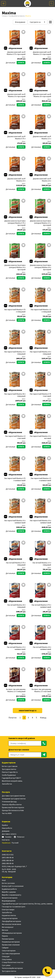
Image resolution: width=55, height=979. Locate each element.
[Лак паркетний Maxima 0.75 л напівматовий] (14, 464)
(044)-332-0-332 (7, 854)
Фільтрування (20, 22)
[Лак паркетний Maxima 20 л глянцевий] (40, 337)
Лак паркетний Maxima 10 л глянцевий (14, 353)
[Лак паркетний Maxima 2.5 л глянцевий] (40, 295)
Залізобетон (7, 784)
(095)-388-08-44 (7, 860)
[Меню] (3, 3)
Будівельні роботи (9, 889)
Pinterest (20, 837)
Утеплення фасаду (9, 801)
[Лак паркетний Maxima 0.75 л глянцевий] (14, 295)
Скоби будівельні (9, 775)
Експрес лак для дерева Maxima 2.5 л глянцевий (15, 690)
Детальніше (10, 62)
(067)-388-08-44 (7, 857)
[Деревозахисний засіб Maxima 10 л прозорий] (14, 79)
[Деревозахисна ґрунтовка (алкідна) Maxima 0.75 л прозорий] (14, 206)
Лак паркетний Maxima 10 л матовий (40, 437)
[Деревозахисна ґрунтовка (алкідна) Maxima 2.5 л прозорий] (40, 206)
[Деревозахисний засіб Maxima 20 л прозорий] (40, 79)
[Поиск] (51, 3)
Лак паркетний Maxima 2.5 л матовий (15, 437)
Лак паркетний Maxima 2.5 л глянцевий (41, 310)
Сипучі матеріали (8, 950)
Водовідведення (8, 901)
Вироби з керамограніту (11, 895)
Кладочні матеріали (10, 918)
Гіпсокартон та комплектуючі (13, 906)
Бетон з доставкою (9, 766)
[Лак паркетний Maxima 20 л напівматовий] (40, 506)
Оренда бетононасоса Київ (13, 810)
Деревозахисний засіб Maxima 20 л (42, 180)
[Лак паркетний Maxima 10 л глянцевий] (14, 337)
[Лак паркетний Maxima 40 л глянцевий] (14, 379)
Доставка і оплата (9, 834)
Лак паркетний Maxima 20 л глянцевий (40, 353)
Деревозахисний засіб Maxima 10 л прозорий (16, 95)
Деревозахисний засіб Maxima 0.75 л (16, 137)
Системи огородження (11, 953)
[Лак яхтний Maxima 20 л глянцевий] (14, 590)
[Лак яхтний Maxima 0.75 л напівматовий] (40, 590)
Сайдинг (5, 947)
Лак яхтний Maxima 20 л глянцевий (16, 606)
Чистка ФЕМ (7, 813)
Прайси (5, 825)
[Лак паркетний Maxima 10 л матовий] (40, 421)
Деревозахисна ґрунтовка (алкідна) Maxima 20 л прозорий (40, 267)
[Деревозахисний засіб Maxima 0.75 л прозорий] (14, 37)
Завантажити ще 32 (27, 710)
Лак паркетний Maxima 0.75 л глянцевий (14, 310)
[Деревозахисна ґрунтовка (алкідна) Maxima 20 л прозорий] (40, 250)
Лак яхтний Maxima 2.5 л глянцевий (41, 564)
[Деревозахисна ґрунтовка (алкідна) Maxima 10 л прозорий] (14, 250)
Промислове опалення (11, 945)
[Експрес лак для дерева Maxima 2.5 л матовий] (40, 674)
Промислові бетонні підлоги (13, 807)
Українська (6, 843)
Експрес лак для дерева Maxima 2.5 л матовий (41, 690)
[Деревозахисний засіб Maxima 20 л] (40, 164)
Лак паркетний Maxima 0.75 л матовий (40, 395)
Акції (4, 880)
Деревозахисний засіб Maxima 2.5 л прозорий (42, 53)
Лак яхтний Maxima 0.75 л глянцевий (15, 564)
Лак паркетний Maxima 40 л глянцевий (14, 395)
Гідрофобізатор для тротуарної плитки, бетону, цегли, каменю (27, 904)
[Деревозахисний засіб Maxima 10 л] (14, 164)
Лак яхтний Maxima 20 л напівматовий (42, 648)
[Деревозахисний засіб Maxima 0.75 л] (14, 122)
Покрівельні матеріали (11, 942)
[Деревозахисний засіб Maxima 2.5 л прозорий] (40, 37)
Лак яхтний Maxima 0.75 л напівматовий (41, 606)
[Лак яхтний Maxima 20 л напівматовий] (40, 632)
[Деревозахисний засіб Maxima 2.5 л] (40, 122)
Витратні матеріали (9, 898)
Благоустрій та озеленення (12, 886)
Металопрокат (8, 927)
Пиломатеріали (8, 939)
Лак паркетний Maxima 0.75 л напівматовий (14, 479)
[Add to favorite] (23, 32)
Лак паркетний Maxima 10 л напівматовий (14, 521)
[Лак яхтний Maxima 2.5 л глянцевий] (40, 548)
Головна (4, 16)
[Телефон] (47, 971)
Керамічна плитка (9, 915)
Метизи (5, 930)
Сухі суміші (6, 965)
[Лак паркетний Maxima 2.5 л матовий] (14, 421)
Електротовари (8, 909)
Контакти (5, 840)
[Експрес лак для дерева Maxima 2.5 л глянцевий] (14, 674)
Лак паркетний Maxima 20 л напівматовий (40, 521)
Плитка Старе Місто (10, 772)
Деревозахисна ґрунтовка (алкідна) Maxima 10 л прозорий (14, 267)
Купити (21, 62)
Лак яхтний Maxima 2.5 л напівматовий (16, 648)
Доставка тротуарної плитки (13, 796)
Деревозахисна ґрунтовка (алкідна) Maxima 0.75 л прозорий (14, 223)
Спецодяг (6, 956)
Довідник (5, 831)
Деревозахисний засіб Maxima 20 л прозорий (42, 95)
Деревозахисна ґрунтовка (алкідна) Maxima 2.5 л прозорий (40, 223)
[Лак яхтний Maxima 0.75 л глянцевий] (14, 548)
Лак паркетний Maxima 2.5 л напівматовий (41, 479)
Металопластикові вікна (11, 924)
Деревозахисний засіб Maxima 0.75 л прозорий (16, 53)
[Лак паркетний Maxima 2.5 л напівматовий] (40, 464)
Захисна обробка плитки (12, 804)
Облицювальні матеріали (12, 933)
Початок (12, 717)
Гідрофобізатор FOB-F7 (11, 778)
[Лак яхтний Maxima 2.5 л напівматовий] (14, 632)
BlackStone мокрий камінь (12, 781)
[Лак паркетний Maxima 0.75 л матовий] (40, 379)
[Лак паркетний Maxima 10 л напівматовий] (14, 506)
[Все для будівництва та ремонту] (27, 3)
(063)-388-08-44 (7, 863)
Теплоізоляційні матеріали (12, 968)
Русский (15, 843)
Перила (5, 936)
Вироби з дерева (9, 892)
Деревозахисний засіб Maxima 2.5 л (42, 137)
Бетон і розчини (8, 883)
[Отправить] (44, 743)
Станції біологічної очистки (12, 962)
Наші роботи (7, 828)
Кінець (43, 717)
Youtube (8, 837)
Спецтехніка (7, 959)
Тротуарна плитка (9, 769)
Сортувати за (35, 22)
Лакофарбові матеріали (16, 16)
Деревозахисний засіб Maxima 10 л (16, 180)
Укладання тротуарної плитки (14, 798)
